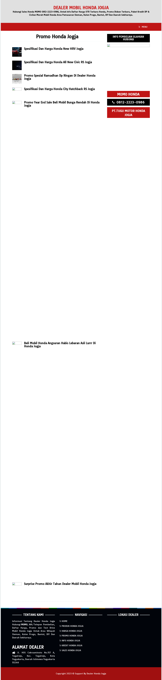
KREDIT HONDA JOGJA (72, 645)
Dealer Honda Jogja (96, 673)
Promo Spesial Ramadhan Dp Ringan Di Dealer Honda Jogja (59, 77)
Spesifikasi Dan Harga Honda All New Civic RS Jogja (58, 62)
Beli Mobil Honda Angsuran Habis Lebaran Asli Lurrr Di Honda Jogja (60, 344)
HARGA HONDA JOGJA (72, 631)
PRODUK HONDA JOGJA (72, 626)
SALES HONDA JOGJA (71, 650)
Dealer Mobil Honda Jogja (81, 7)
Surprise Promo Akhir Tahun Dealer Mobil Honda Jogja (60, 584)
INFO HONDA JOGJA (71, 640)
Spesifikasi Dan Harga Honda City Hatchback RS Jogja (59, 89)
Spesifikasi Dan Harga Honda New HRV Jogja (53, 49)
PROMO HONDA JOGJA (72, 635)
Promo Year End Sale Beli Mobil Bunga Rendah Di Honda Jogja (62, 104)
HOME (64, 621)
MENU (144, 27)
